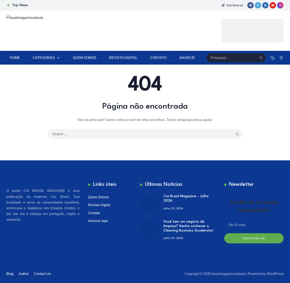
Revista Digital (99, 205)
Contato (94, 213)
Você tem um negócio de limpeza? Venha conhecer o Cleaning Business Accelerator (188, 226)
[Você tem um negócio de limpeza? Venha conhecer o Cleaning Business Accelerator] (149, 229)
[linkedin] (265, 5)
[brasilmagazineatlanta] (53, 31)
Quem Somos (98, 197)
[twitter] (258, 5)
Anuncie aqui (98, 221)
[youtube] (273, 5)
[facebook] (250, 5)
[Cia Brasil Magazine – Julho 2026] (149, 203)
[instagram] (280, 5)
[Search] (261, 58)
